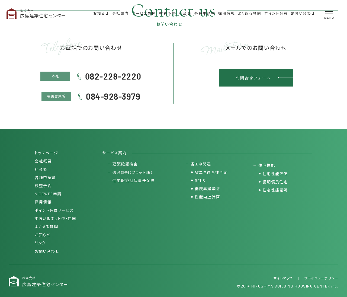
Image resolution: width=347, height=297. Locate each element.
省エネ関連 (201, 164)
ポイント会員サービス (54, 210)
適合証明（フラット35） (133, 172)
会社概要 (43, 161)
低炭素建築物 (207, 188)
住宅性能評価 (275, 173)
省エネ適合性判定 (211, 172)
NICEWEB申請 (48, 193)
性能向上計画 (207, 196)
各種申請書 (205, 13)
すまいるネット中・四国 (55, 218)
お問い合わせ (303, 13)
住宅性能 (266, 165)
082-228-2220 (113, 76)
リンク (40, 243)
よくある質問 (250, 13)
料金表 (185, 13)
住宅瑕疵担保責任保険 (134, 180)
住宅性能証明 (275, 190)
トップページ (46, 153)
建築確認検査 (125, 164)
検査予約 (167, 13)
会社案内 (120, 13)
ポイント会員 (276, 13)
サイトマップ (283, 278)
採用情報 (226, 13)
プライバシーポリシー (321, 278)
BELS (200, 180)
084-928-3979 (113, 96)
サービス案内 (144, 13)
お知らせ (101, 13)
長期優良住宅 (275, 182)
